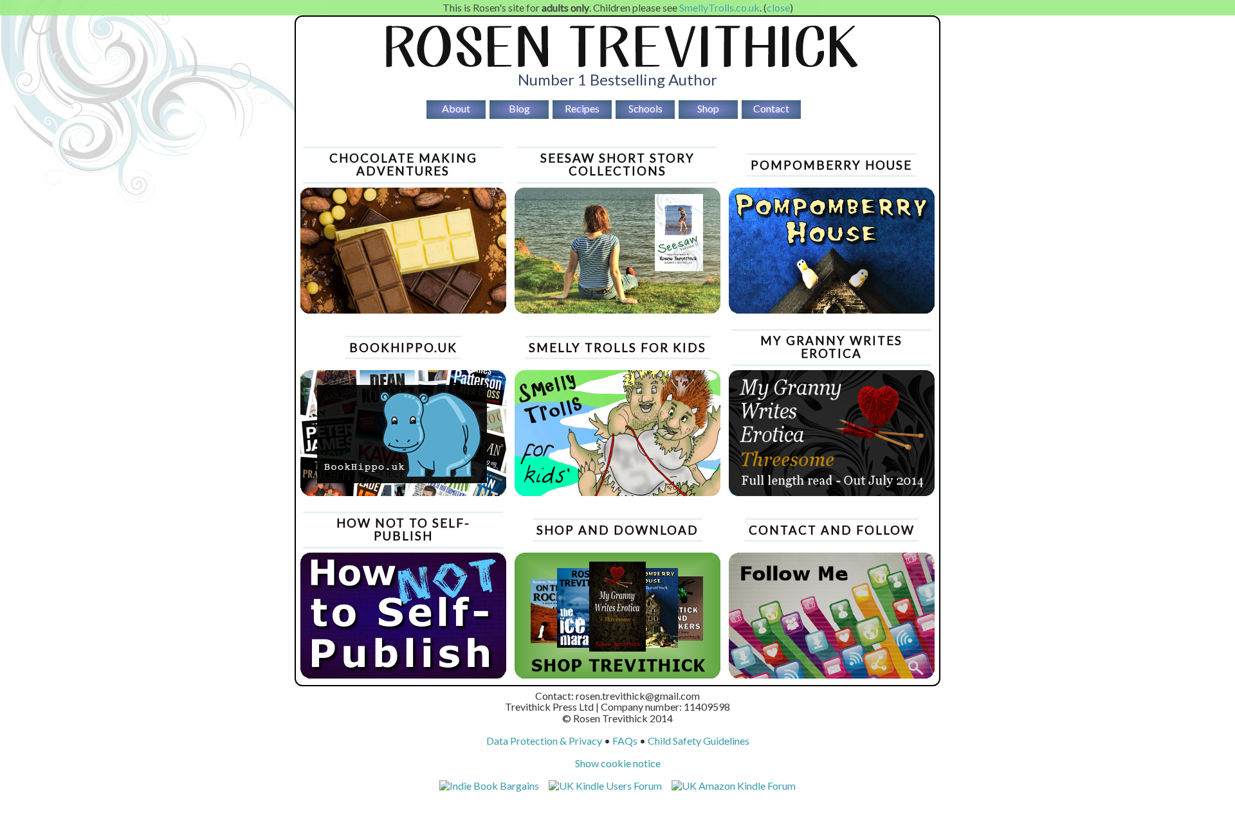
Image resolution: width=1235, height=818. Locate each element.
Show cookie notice (618, 763)
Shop (708, 108)
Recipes (582, 108)
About (456, 108)
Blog (519, 108)
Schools (645, 108)
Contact (771, 108)
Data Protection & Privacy (544, 740)
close (778, 7)
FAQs (624, 740)
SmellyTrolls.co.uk (719, 7)
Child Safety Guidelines (698, 740)
